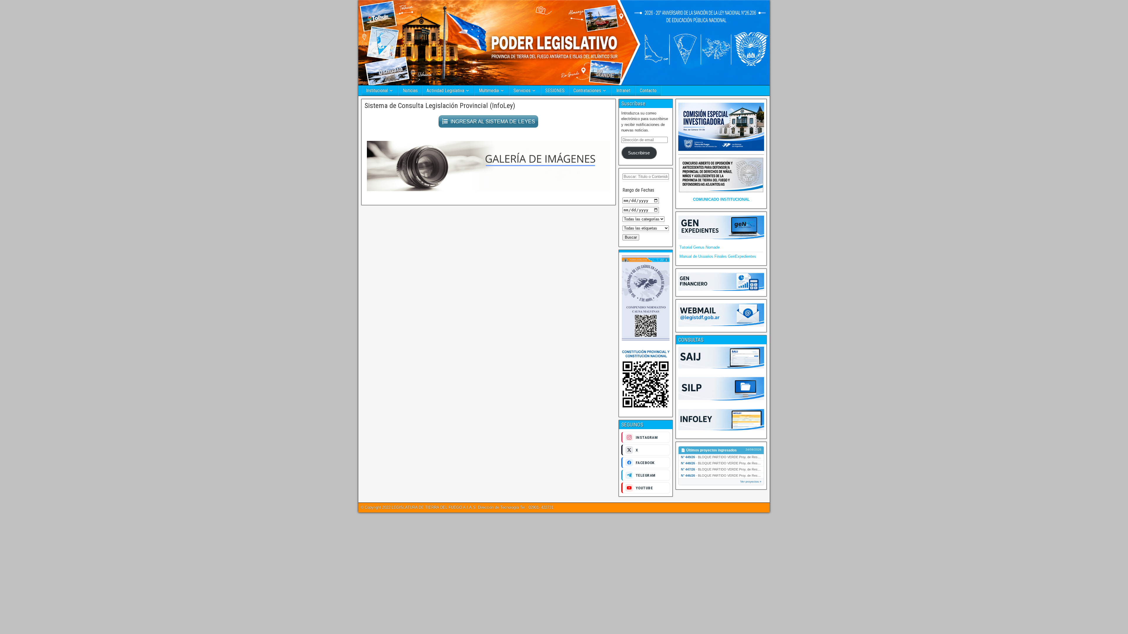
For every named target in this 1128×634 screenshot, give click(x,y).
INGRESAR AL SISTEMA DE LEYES (492, 121)
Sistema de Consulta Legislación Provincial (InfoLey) (440, 106)
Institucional (377, 90)
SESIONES (555, 90)
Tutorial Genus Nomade (699, 247)
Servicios (522, 90)
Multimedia (489, 90)
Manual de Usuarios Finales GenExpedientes (717, 256)
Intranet (623, 90)
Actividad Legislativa (445, 90)
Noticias (410, 90)
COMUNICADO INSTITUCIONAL (721, 199)
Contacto (648, 90)
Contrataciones (587, 90)
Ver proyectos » (750, 481)
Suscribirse (639, 153)
